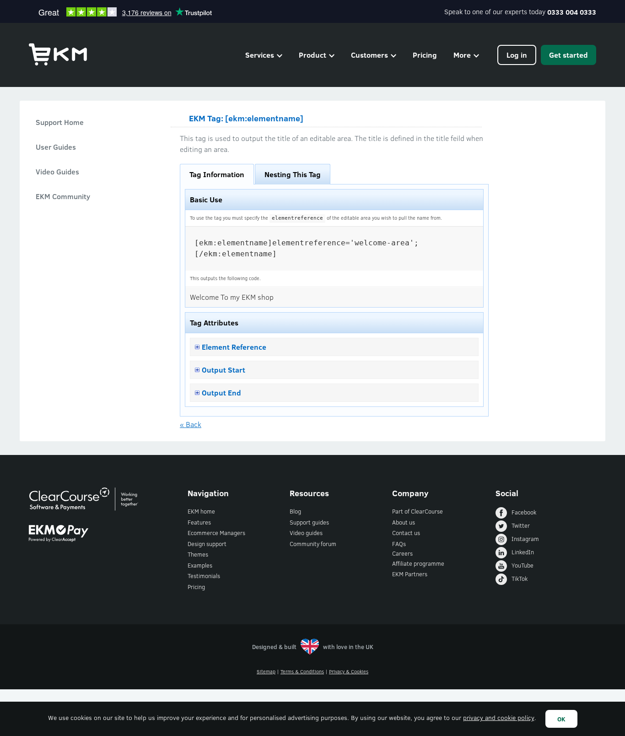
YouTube (522, 565)
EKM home (201, 511)
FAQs (399, 544)
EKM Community (63, 196)
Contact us (406, 533)
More (462, 55)
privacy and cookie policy (498, 717)
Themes (198, 554)
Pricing (425, 55)
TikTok (520, 578)
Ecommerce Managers (216, 533)
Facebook (524, 512)
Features (199, 522)
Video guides (306, 533)
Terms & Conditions (302, 671)
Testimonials (204, 576)
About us (403, 522)
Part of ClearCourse (417, 511)
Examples (200, 565)
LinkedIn (523, 552)
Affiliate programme (418, 563)
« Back (190, 424)
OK (561, 718)
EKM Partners (409, 574)
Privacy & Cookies (348, 671)
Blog (295, 511)
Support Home (60, 122)
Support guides (309, 522)
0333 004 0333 (571, 11)
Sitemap (266, 671)
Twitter (521, 525)
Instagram (525, 539)
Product (312, 55)
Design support (207, 544)
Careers (402, 553)
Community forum (313, 544)
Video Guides (57, 171)
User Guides (56, 147)
